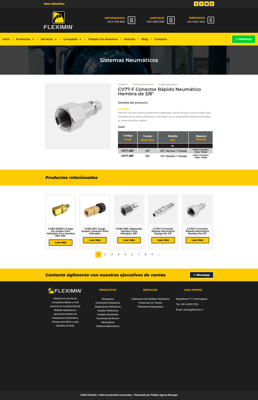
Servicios (47, 39)
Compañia (70, 39)
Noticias (129, 39)
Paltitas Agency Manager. (164, 395)
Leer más (60, 242)
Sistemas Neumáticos (129, 60)
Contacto (160, 39)
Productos (23, 39)
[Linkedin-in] (212, 3)
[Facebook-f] (196, 3)
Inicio (6, 39)
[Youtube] (206, 3)
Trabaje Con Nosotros (103, 39)
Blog (145, 39)
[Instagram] (201, 3)
